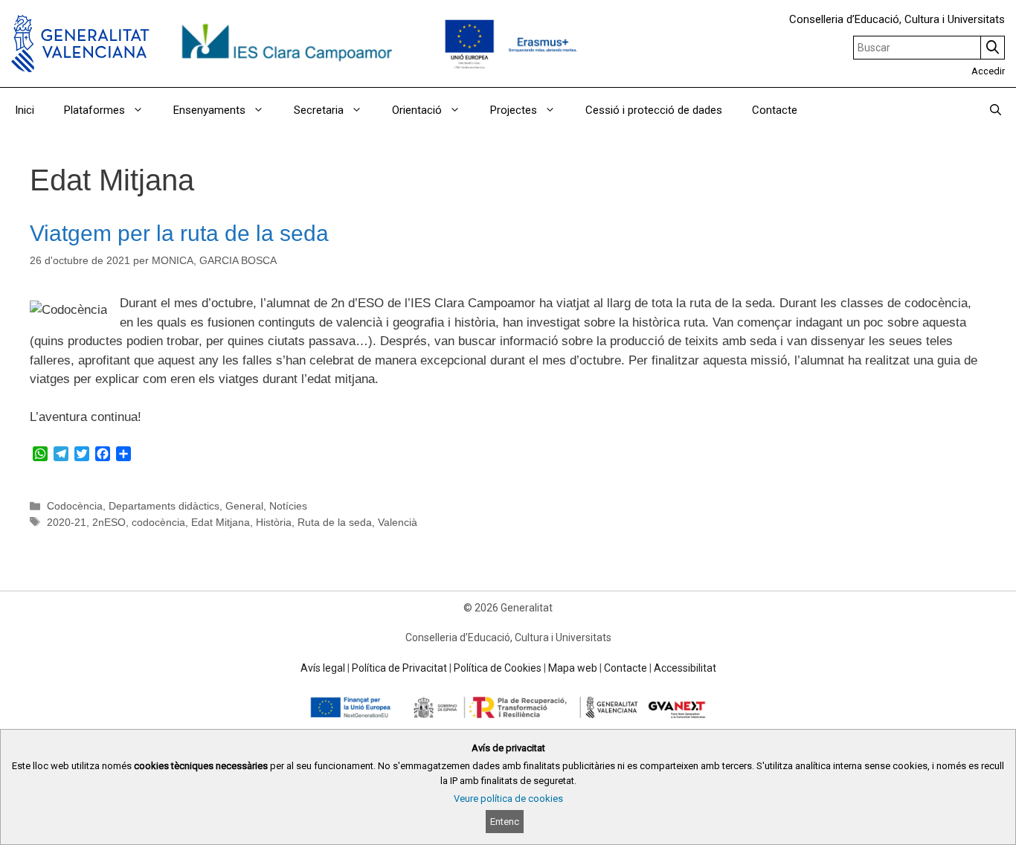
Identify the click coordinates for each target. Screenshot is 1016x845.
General (244, 506)
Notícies (288, 506)
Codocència (75, 506)
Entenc (504, 821)
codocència (158, 522)
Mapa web (572, 668)
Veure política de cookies (508, 798)
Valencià (397, 522)
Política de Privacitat (399, 668)
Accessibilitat (685, 668)
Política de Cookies (497, 668)
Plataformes (94, 110)
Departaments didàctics (164, 506)
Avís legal (322, 668)
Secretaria (319, 110)
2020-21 (66, 522)
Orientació (417, 110)
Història (274, 522)
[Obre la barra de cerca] (995, 110)
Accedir (988, 71)
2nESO (109, 522)
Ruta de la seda (335, 522)
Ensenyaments (209, 110)
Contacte (774, 110)
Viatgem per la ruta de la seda (179, 233)
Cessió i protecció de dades (653, 110)
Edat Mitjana (220, 522)
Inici (24, 110)
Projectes (513, 110)
